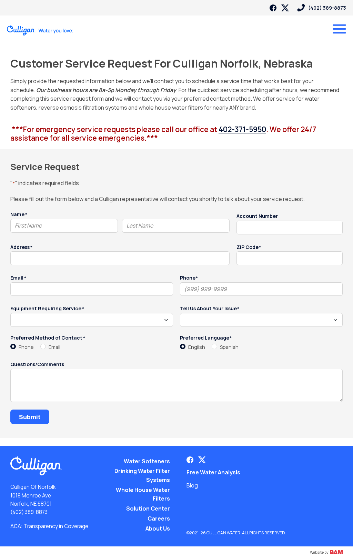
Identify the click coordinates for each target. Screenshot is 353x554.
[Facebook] (273, 7)
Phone (26, 347)
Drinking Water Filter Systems (142, 475)
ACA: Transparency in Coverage (49, 526)
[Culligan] (40, 30)
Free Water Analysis (213, 472)
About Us (157, 528)
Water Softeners (147, 461)
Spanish (229, 347)
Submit (30, 417)
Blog (192, 485)
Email (54, 347)
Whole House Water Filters (143, 494)
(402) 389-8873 (29, 512)
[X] (285, 7)
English (196, 347)
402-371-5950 (242, 129)
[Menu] (339, 29)
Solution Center (148, 508)
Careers (159, 518)
